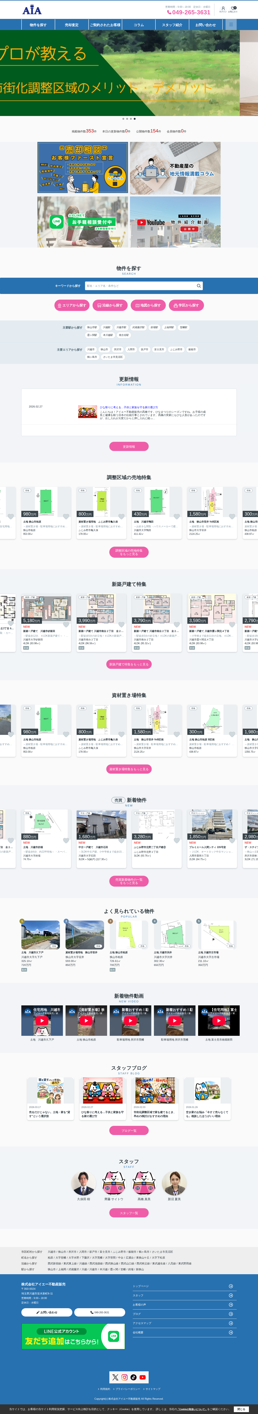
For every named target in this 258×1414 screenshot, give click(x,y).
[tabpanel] (129, 73)
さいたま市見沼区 (113, 357)
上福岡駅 (169, 327)
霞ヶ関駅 (92, 335)
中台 (121, 1257)
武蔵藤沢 (74, 1269)
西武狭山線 (112, 1263)
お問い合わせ (205, 25)
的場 (131, 1269)
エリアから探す (74, 305)
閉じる (241, 1409)
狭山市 (104, 349)
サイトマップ (153, 1389)
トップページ (141, 1286)
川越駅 (106, 327)
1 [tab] (123, 119)
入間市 (131, 349)
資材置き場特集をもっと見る (129, 769)
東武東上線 (70, 1263)
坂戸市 (144, 349)
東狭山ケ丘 (143, 1257)
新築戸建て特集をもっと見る (129, 664)
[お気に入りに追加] (11, 517)
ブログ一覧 (129, 1130)
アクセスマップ (142, 1323)
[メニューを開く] (231, 24)
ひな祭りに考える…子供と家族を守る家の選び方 (129, 407)
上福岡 (62, 1269)
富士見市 (159, 349)
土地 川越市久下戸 (42, 1039)
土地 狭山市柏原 (86, 1039)
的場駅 (154, 327)
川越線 (83, 1263)
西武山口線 (128, 1263)
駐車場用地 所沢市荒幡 (130, 1039)
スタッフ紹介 (172, 25)
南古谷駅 (124, 335)
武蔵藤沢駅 (138, 327)
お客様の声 (139, 1304)
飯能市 (192, 349)
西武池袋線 (97, 1263)
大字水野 (74, 1257)
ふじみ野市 (176, 349)
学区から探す (189, 305)
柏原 (51, 1257)
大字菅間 (110, 1257)
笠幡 (123, 1269)
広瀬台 (130, 1257)
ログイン (223, 12)
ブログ (137, 1313)
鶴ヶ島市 (92, 357)
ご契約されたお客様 (105, 25)
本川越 (104, 1269)
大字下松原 (158, 1257)
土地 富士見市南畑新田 (219, 1039)
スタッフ (138, 1295)
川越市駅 (121, 327)
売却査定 (72, 25)
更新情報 (129, 446)
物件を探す (38, 25)
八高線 (172, 1263)
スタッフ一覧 (129, 1213)
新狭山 (140, 1269)
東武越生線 (159, 1263)
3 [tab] (131, 119)
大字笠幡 (61, 1257)
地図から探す (151, 305)
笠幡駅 (183, 327)
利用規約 (105, 1389)
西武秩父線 (144, 1263)
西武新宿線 (55, 1263)
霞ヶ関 (114, 1269)
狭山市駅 (92, 327)
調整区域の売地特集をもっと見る (129, 552)
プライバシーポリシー (128, 1389)
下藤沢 (86, 1257)
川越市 (91, 349)
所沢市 (117, 349)
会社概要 (138, 1332)
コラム (139, 25)
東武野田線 (185, 1263)
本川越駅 (108, 335)
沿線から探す (112, 305)
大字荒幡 (97, 1257)
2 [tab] (127, 119)
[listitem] (46, 513)
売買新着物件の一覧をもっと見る (129, 881)
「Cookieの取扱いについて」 (192, 1409)
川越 (84, 1269)
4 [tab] (135, 119)
